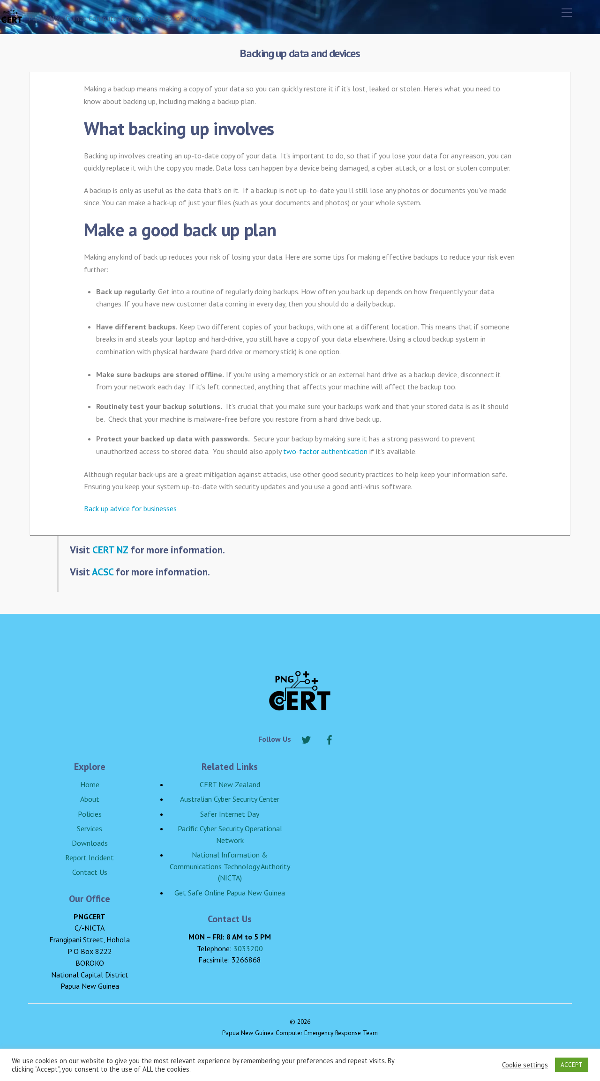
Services (89, 828)
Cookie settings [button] (525, 1065)
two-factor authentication (325, 451)
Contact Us (89, 872)
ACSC (102, 571)
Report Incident (89, 857)
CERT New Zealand (230, 784)
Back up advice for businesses (130, 508)
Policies (90, 814)
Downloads (90, 843)
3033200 (248, 948)
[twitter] (306, 738)
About (89, 799)
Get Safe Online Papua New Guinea (229, 892)
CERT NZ (110, 549)
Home (89, 784)
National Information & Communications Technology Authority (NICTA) (230, 866)
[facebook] (329, 738)
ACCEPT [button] (572, 1065)
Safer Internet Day (229, 814)
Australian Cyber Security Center (229, 799)
